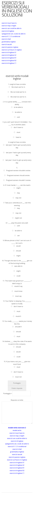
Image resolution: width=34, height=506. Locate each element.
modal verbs (17, 430)
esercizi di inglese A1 (9, 52)
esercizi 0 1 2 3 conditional (11, 36)
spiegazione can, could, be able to (14, 34)
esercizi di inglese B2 (9, 60)
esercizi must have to (9, 23)
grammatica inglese (9, 42)
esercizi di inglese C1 (9, 63)
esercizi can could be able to (11, 28)
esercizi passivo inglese (10, 47)
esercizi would (7, 44)
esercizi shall (6, 39)
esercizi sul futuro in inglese (12, 50)
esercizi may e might (9, 26)
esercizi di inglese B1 (9, 58)
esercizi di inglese (8, 31)
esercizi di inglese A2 (9, 55)
